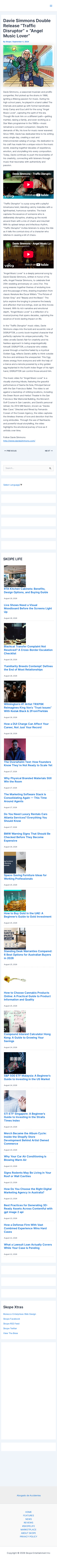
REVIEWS (28, 1522)
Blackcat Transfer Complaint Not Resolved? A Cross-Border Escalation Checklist (28, 650)
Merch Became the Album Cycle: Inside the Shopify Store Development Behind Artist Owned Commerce (26, 1138)
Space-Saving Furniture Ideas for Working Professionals (25, 877)
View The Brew (10, 1333)
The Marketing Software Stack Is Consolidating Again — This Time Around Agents (25, 798)
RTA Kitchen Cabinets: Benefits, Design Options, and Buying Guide (26, 590)
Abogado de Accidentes (29, 1495)
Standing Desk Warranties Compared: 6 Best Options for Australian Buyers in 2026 (28, 954)
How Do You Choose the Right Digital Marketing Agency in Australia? (28, 1190)
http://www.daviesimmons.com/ (19, 441)
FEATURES (28, 1515)
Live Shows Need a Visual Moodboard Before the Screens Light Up (28, 608)
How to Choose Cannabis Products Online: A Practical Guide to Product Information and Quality (27, 996)
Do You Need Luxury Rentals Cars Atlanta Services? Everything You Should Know (25, 817)
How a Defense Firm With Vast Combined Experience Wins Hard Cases (25, 1228)
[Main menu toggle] (51, 6)
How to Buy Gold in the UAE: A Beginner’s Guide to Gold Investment (27, 915)
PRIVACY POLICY (28, 1536)
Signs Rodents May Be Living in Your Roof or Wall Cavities (27, 1174)
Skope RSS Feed (11, 1323)
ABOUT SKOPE (28, 1533)
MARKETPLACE (28, 1529)
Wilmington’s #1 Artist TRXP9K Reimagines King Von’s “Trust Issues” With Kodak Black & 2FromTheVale (28, 707)
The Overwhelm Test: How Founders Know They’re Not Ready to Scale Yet (28, 763)
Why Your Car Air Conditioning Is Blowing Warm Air (25, 1158)
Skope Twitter (10, 1328)
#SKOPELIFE (28, 1526)
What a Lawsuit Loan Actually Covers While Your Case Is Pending (28, 1246)
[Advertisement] (28, 1390)
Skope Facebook (11, 1319)
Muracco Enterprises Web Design (19, 1314)
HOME (28, 1512)
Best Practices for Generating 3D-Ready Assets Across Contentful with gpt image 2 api (28, 1209)
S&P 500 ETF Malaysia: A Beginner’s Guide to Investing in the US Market (27, 1077)
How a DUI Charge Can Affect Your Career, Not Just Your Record (26, 725)
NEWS (28, 1519)
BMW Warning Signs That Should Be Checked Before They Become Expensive (27, 837)
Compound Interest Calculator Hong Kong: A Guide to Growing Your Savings (27, 1037)
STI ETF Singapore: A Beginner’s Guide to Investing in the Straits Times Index (24, 1117)
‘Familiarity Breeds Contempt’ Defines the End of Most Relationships (28, 668)
